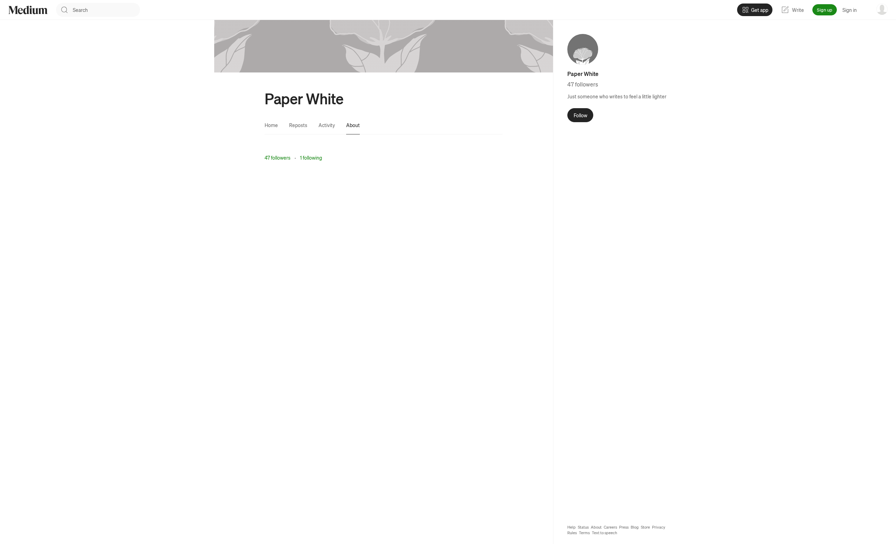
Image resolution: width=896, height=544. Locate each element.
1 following (311, 157)
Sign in (849, 10)
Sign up (824, 10)
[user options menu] (882, 9)
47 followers (277, 157)
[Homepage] (28, 10)
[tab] (271, 124)
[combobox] (106, 10)
